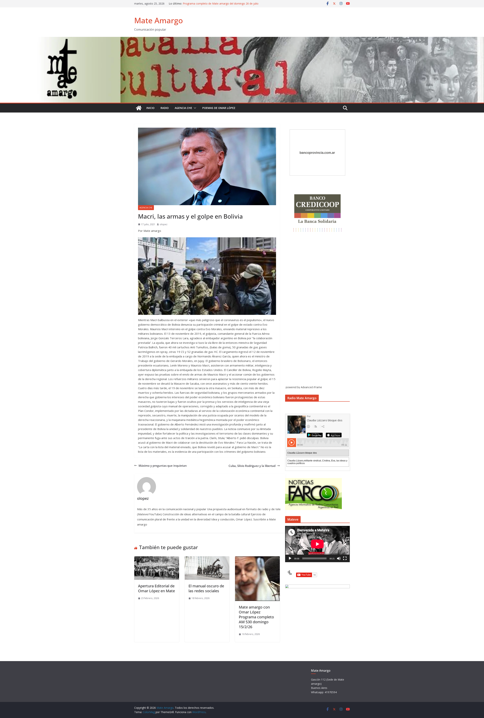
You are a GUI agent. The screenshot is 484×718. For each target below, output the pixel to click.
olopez (163, 224)
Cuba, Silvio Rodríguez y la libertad (252, 466)
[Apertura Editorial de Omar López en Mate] (156, 558)
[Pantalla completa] (345, 558)
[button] (194, 108)
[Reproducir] (290, 558)
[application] (317, 544)
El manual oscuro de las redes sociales (206, 588)
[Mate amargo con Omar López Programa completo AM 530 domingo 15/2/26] (257, 558)
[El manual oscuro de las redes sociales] (207, 558)
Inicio (150, 108)
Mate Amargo (158, 20)
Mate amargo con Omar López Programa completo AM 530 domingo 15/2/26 (256, 617)
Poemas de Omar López (218, 108)
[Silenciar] (339, 558)
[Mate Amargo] (242, 39)
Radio (165, 108)
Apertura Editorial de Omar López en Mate (156, 588)
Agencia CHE (183, 108)
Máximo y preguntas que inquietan (163, 465)
